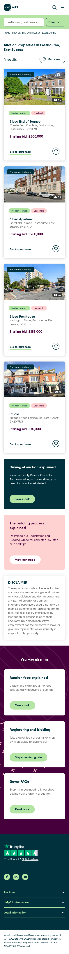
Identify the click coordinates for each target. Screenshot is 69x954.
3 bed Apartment (22, 219)
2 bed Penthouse (22, 316)
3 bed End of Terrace (25, 121)
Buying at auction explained (33, 467)
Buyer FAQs (19, 781)
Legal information (15, 912)
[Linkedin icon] (16, 879)
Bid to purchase (20, 152)
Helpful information (16, 902)
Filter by (53, 22)
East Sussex (33, 32)
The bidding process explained (27, 525)
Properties (18, 32)
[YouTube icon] (25, 879)
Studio (14, 414)
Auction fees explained (29, 677)
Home (7, 32)
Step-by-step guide (28, 757)
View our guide (25, 560)
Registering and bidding (30, 729)
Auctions (9, 892)
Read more (22, 809)
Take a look (22, 499)
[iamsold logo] (11, 7)
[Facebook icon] (7, 879)
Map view (54, 59)
